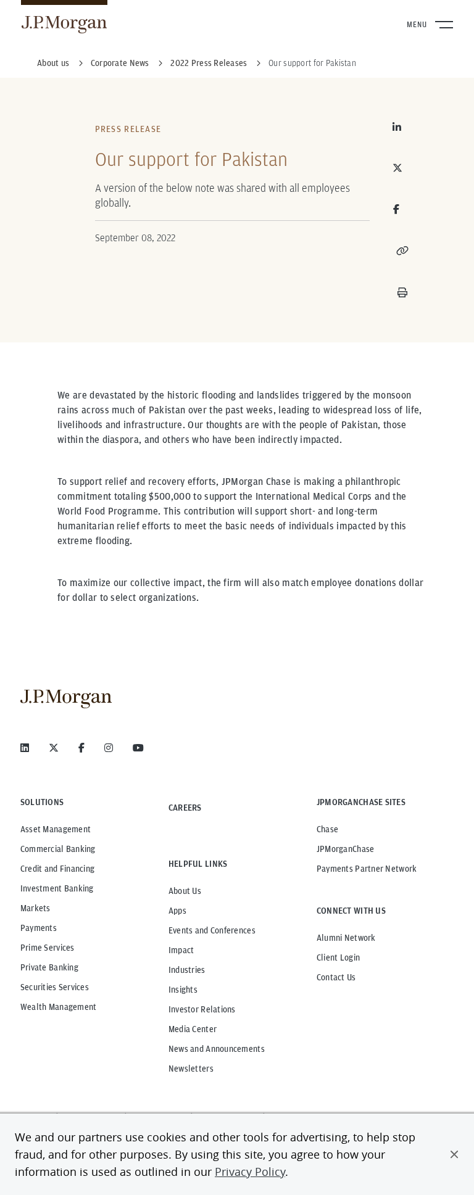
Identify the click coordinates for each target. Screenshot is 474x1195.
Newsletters (191, 1068)
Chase (327, 829)
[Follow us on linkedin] (24, 748)
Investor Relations (202, 1009)
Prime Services (47, 948)
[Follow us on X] (54, 748)
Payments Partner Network (367, 869)
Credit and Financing (57, 869)
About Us (184, 891)
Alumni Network (346, 938)
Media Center (192, 1029)
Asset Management (55, 829)
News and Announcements (216, 1049)
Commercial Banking (58, 849)
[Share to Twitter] (402, 168)
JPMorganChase (346, 849)
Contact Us (336, 977)
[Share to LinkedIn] (402, 127)
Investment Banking (57, 888)
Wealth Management (58, 1007)
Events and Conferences (212, 930)
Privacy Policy (250, 1171)
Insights (183, 989)
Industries (187, 970)
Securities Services (54, 987)
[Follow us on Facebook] (81, 748)
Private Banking (49, 967)
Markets (35, 908)
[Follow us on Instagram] (108, 748)
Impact (181, 950)
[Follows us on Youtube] (138, 748)
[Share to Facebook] (397, 209)
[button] (454, 1154)
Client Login (338, 957)
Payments (38, 928)
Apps (177, 911)
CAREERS (185, 808)
